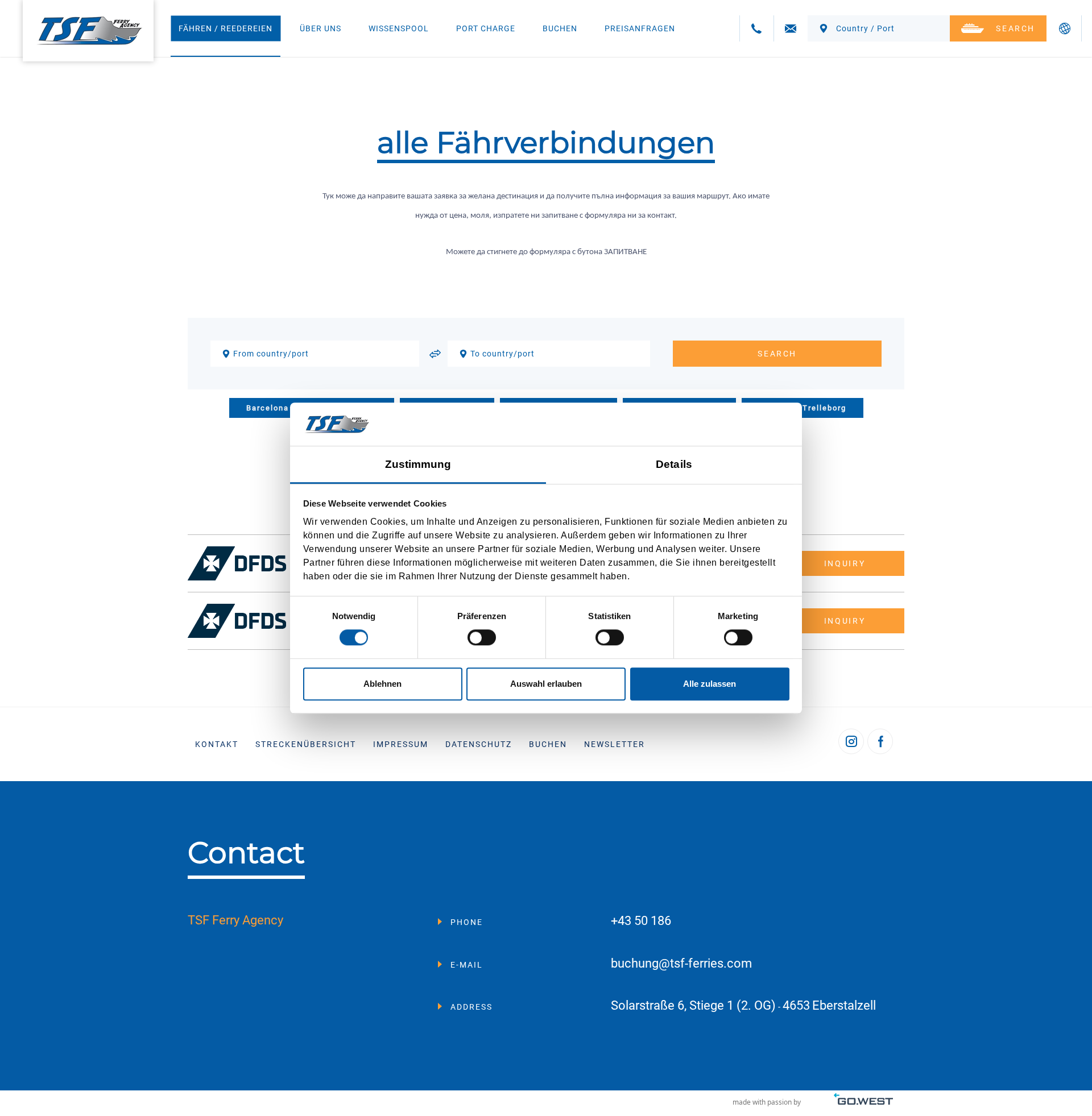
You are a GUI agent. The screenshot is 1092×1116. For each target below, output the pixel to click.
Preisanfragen (640, 28)
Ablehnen (382, 683)
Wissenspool (399, 28)
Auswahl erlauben (546, 683)
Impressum (400, 744)
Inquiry (844, 563)
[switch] (482, 637)
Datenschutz (478, 744)
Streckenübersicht (305, 744)
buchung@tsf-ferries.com (681, 963)
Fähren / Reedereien (225, 28)
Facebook (880, 741)
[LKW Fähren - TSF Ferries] (88, 30)
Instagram (851, 741)
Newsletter (614, 744)
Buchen (560, 28)
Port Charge (485, 28)
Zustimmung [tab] (418, 464)
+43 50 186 (641, 921)
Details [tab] (674, 464)
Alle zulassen (709, 683)
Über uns (320, 28)
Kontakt (216, 744)
